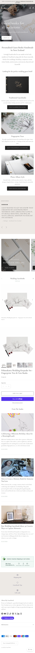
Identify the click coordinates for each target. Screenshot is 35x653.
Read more (4, 449)
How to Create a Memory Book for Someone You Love (17, 480)
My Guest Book (7, 647)
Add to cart (17, 393)
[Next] (32, 300)
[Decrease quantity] (2, 386)
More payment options (17, 402)
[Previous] (2, 300)
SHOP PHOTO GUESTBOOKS (17, 188)
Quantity (3, 383)
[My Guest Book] (17, 8)
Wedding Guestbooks (17, 279)
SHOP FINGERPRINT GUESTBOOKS (17, 147)
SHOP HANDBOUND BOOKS (17, 107)
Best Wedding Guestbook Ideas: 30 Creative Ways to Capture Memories (17, 527)
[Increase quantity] (9, 386)
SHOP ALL (7, 38)
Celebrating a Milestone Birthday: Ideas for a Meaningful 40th (17, 435)
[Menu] (2, 8)
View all (17, 281)
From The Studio (17, 409)
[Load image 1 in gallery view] (17, 344)
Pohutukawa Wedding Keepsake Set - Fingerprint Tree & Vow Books (17, 371)
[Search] (5, 8)
